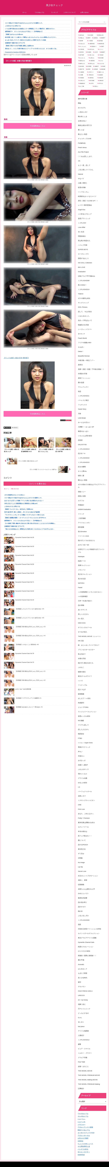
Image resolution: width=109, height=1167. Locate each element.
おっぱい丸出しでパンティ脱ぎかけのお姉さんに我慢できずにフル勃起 (25, 40)
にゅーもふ (81, 1119)
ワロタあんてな (83, 1113)
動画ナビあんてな (84, 1130)
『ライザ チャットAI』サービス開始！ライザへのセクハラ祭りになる (24, 514)
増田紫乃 (16, 427)
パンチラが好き (83, 1149)
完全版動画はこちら (37, 126)
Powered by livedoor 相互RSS (15, 52)
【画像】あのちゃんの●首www (14, 34)
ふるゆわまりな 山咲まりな (13, 25)
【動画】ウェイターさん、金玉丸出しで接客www (18, 509)
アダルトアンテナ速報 (85, 1127)
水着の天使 (8, 427)
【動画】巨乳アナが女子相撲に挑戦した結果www (19, 45)
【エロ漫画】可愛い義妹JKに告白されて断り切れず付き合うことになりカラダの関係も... (30, 523)
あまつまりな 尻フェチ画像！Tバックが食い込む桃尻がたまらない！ (24, 500)
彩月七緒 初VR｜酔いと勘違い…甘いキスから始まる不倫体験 (22, 512)
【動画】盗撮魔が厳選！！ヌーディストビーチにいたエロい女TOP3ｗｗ (25, 517)
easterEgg (81, 1154)
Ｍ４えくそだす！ (84, 1152)
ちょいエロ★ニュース (85, 1144)
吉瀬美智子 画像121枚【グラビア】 (15, 43)
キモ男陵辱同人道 (84, 1146)
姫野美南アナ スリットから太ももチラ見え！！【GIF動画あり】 (24, 31)
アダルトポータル (84, 1135)
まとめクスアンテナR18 (86, 1133)
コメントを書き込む (37, 484)
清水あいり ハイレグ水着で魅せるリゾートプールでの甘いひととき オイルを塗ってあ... (31, 48)
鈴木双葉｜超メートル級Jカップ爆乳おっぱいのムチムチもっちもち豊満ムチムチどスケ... (31, 37)
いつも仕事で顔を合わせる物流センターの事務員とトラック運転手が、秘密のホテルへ (30, 28)
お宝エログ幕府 (83, 1138)
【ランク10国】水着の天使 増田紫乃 (16, 358)
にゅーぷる (81, 1122)
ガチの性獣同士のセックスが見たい (14, 495)
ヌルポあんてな (83, 1116)
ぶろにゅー (81, 1124)
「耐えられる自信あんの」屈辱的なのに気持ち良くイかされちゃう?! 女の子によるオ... (29, 529)
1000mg (80, 1141)
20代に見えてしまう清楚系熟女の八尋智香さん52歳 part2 (20, 503)
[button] (104, 22)
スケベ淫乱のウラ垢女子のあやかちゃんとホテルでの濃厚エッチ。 (24, 23)
